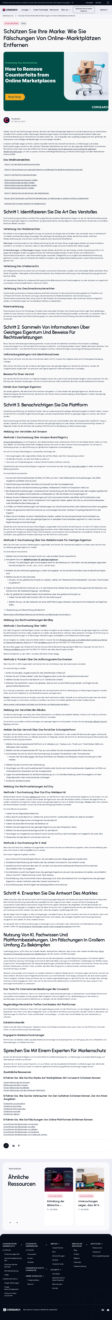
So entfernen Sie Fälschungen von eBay (19, 1127)
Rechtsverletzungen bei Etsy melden (19, 188)
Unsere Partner (57, 1248)
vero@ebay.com (44, 642)
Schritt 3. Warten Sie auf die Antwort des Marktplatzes (26, 193)
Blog (75, 1250)
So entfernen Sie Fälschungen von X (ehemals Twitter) (25, 1135)
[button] (26, 9)
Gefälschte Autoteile (12, 1111)
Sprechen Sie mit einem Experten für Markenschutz (25, 204)
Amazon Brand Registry (13, 442)
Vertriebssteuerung (11, 1271)
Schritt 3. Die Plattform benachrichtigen (20, 175)
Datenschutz (97, 1248)
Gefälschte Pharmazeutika (14, 1109)
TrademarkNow (33, 1280)
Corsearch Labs (58, 1264)
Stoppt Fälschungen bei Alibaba (16, 1088)
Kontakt (98, 3)
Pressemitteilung (80, 1266)
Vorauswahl (31, 1254)
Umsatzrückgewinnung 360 (13, 1259)
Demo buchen (57, 1284)
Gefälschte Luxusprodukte (14, 1104)
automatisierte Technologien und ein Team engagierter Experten (45, 927)
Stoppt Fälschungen (11, 1283)
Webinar (77, 1258)
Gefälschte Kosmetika (12, 1106)
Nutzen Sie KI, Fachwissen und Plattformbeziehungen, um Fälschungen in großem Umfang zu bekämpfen (46, 198)
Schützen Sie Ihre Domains (10, 1266)
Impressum (97, 1252)
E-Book (76, 1254)
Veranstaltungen (58, 1256)
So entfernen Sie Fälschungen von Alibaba (21, 1129)
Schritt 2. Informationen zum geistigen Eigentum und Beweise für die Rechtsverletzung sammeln (43, 170)
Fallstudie (77, 1262)
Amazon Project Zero (35, 529)
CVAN (6, 1275)
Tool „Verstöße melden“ (77, 466)
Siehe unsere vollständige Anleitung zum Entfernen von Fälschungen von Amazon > (37, 614)
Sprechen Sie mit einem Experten (58, 1279)
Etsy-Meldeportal (33, 797)
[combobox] (103, 9)
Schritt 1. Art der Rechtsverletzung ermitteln (22, 164)
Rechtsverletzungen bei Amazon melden (21, 180)
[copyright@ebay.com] (16, 649)
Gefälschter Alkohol (11, 1114)
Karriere (55, 1260)
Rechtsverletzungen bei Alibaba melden (21, 185)
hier (57, 654)
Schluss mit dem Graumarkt (10, 1294)
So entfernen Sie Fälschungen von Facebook (21, 1132)
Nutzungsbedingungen (101, 1256)
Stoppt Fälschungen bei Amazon (17, 1082)
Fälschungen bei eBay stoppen (16, 1085)
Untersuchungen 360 (11, 1254)
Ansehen (30, 1262)
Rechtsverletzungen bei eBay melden (20, 183)
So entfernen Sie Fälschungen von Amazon (21, 1124)
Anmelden (89, 3)
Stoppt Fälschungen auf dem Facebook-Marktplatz (24, 1090)
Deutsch (103, 10)
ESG (54, 1252)
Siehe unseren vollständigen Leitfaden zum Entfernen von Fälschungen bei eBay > (36, 704)
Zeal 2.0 (30, 1284)
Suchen (30, 1258)
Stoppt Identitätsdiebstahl (11, 1288)
